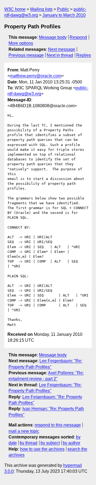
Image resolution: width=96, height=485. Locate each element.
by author (71, 443)
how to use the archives (42, 449)
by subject (50, 443)
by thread (28, 443)
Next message (61, 49)
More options (21, 43)
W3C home (15, 9)
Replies (83, 55)
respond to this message (58, 425)
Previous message (26, 55)
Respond (78, 37)
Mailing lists (41, 9)
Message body (53, 37)
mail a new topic (24, 431)
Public (63, 9)
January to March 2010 (64, 15)
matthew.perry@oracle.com (35, 76)
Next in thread (60, 55)
